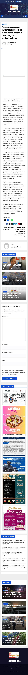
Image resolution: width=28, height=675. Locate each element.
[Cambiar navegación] (13, 16)
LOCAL (8, 671)
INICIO (4, 671)
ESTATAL (18, 671)
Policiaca (6, 590)
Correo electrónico (7, 352)
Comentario (5, 316)
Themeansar (14, 668)
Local (5, 619)
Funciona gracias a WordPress (10, 666)
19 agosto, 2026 (9, 642)
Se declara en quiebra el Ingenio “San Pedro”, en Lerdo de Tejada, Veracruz (13, 280)
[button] (23, 16)
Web (3, 360)
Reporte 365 (14, 11)
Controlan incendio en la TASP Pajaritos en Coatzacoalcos (13, 607)
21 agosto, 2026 (9, 596)
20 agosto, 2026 (9, 609)
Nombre (5, 344)
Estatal (4, 24)
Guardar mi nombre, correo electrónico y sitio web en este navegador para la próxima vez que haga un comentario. (13, 372)
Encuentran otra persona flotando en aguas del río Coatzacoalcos (13, 623)
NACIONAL (23, 671)
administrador (12, 42)
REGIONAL (13, 671)
